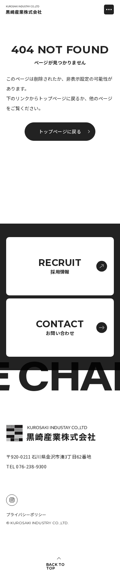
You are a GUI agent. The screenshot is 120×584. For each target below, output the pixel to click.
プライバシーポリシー (26, 514)
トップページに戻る (60, 132)
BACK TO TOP (55, 566)
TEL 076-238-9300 (26, 466)
